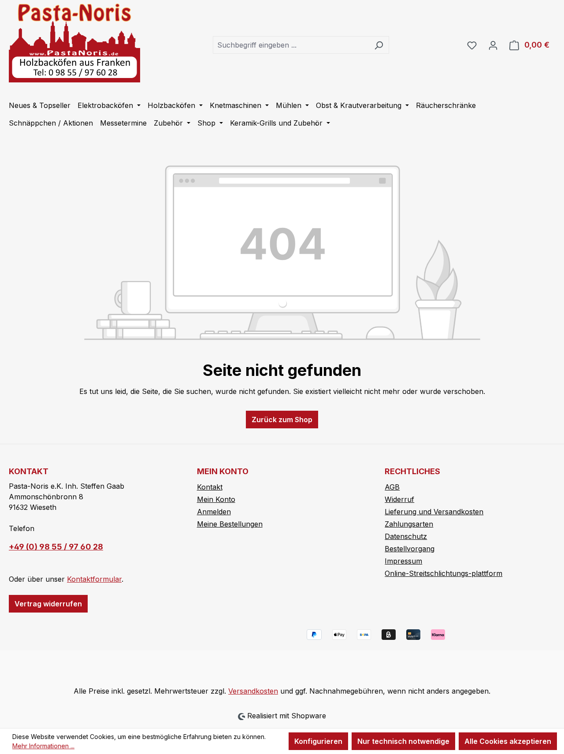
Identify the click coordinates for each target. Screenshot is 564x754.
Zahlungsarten (409, 524)
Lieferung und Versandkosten (434, 511)
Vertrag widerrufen (48, 603)
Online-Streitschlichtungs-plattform (443, 573)
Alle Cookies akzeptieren (507, 741)
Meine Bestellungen (230, 524)
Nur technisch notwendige (403, 741)
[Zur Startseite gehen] (74, 43)
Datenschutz (406, 536)
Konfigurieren (318, 741)
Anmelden (214, 511)
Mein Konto (216, 499)
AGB (392, 487)
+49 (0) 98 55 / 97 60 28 (56, 546)
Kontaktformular (94, 579)
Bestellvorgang (409, 548)
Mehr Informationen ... (43, 746)
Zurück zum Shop (282, 419)
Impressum (403, 561)
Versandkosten (253, 691)
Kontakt (210, 487)
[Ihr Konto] (493, 45)
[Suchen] (378, 45)
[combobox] (291, 45)
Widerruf (399, 499)
